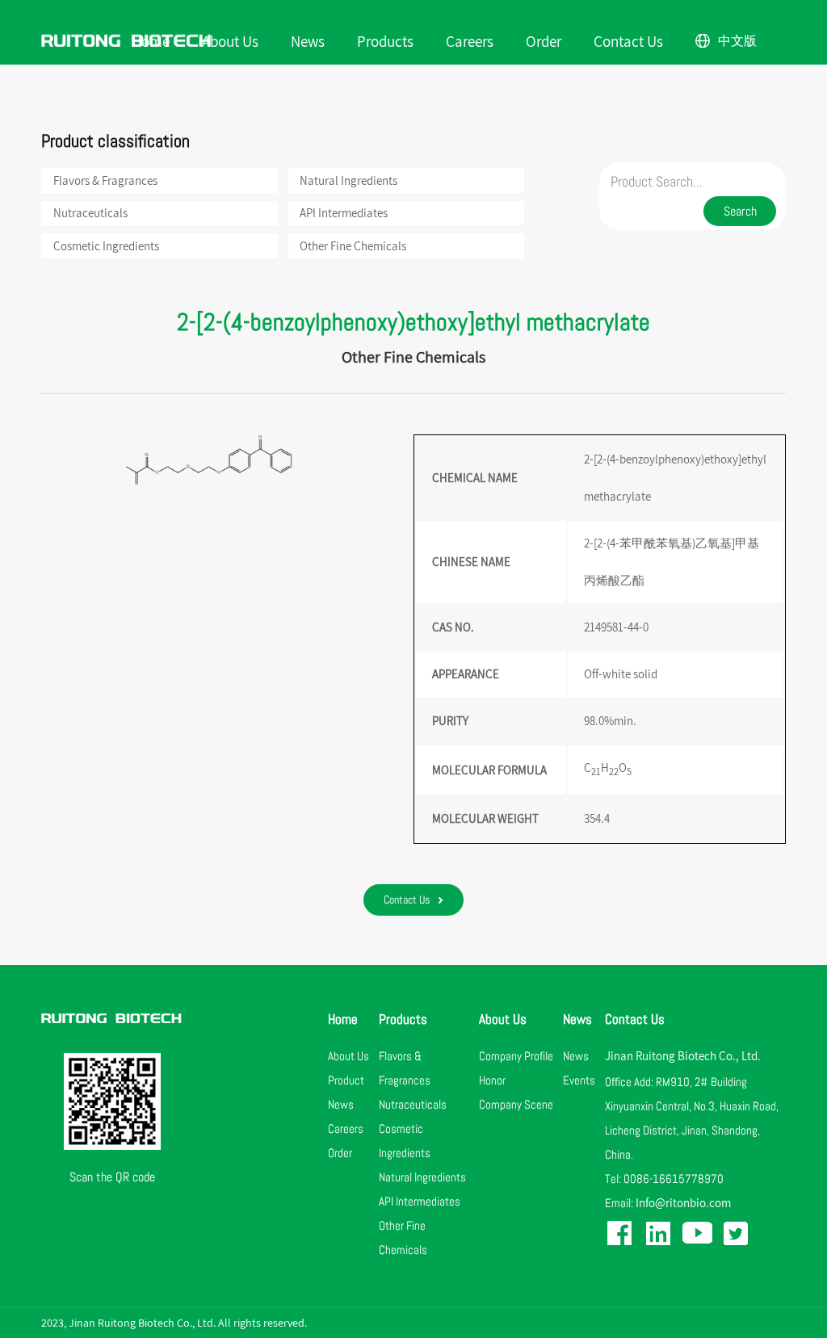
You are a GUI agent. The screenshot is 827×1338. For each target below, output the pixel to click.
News (308, 40)
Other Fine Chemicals (353, 246)
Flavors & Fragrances (105, 180)
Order (543, 40)
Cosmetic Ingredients (106, 246)
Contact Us (628, 40)
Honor (492, 1080)
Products (385, 40)
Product (346, 1080)
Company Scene (516, 1104)
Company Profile (516, 1055)
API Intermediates (344, 212)
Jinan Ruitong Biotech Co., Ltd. (683, 1055)
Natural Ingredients (348, 180)
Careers (469, 40)
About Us (230, 40)
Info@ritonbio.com (683, 1202)
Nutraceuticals (90, 212)
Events (579, 1080)
